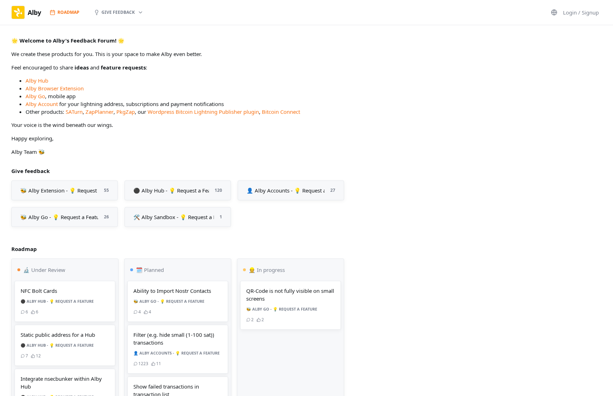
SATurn (74, 111)
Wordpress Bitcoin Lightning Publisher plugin (203, 111)
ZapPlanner (99, 111)
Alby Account (42, 103)
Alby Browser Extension (55, 88)
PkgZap (125, 111)
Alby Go (35, 96)
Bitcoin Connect (281, 111)
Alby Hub (37, 80)
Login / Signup (581, 12)
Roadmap (68, 12)
